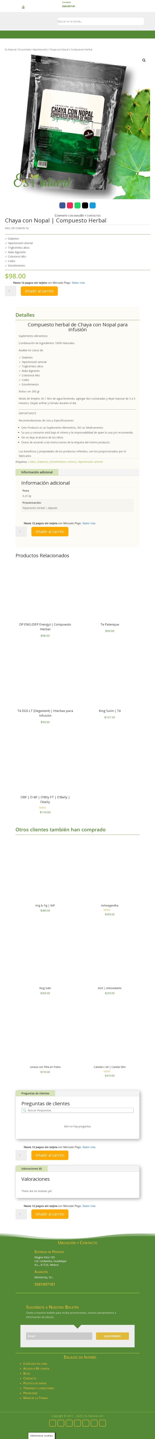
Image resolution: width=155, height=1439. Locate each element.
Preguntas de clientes (35, 1093)
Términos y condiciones (38, 1388)
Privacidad (30, 1393)
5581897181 (44, 1284)
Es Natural (10, 49)
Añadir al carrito (39, 291)
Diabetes (42, 462)
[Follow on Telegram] (93, 205)
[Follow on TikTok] (94, 1423)
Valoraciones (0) (31, 1168)
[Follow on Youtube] (102, 1423)
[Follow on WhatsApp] (77, 205)
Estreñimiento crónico (63, 462)
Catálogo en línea (35, 1363)
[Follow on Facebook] (62, 205)
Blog (26, 1373)
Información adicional (37, 472)
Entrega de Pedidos (49, 1251)
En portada (24, 49)
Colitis (32, 462)
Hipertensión (40, 49)
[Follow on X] (85, 205)
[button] (144, 60)
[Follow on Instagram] (70, 205)
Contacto (66, 2)
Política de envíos (35, 1383)
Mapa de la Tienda (35, 1398)
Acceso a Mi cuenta (36, 1368)
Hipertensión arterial (90, 462)
